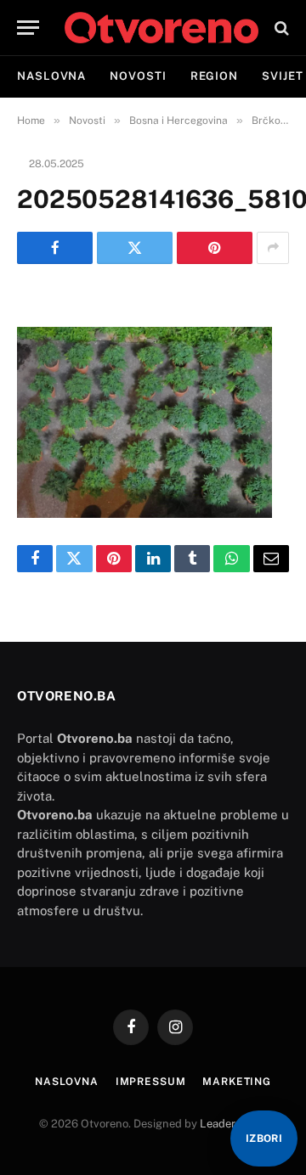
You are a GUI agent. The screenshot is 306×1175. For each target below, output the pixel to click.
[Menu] (28, 27)
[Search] (280, 27)
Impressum (151, 1082)
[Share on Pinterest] (214, 248)
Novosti (138, 76)
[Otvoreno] (161, 27)
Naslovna (51, 76)
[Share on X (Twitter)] (135, 248)
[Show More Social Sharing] (273, 248)
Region (214, 76)
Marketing (236, 1082)
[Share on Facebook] (55, 248)
